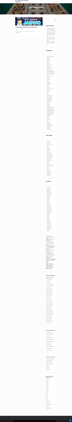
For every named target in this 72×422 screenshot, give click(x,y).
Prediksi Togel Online (50, 114)
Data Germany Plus (49, 144)
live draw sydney (48, 251)
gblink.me (47, 244)
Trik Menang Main (48, 322)
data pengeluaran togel (50, 74)
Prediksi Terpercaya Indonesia (50, 358)
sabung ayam (49, 119)
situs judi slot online (52, 255)
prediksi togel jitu (47, 255)
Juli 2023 (48, 198)
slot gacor (47, 256)
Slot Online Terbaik (48, 348)
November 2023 (49, 194)
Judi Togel (48, 87)
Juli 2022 (48, 214)
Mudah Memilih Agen (49, 315)
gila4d (47, 393)
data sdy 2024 (49, 172)
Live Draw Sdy (49, 152)
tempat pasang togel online (50, 261)
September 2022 (49, 211)
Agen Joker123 (49, 60)
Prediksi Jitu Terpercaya (49, 364)
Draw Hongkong (49, 76)
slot (47, 121)
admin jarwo (48, 58)
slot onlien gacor (51, 256)
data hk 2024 (49, 173)
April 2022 (48, 218)
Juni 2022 (48, 215)
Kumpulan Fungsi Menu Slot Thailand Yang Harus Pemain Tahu (51, 43)
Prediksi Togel (48, 367)
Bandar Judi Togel (49, 67)
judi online (51, 247)
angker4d (47, 238)
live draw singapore (52, 250)
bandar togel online (49, 241)
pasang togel (48, 252)
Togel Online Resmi (49, 344)
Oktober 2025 (49, 187)
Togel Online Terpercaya (49, 337)
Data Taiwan (48, 149)
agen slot (48, 62)
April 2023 (48, 202)
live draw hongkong (49, 95)
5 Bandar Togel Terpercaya (51, 56)
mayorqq (51, 251)
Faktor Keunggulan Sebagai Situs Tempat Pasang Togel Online (51, 35)
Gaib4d (48, 78)
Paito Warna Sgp (49, 160)
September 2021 (49, 227)
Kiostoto (48, 91)
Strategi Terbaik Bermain (49, 304)
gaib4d (47, 388)
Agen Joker (48, 59)
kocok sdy (48, 164)
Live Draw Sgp (49, 153)
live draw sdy (53, 249)
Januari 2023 (48, 206)
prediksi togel (50, 254)
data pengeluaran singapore (51, 72)
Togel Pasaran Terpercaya (50, 341)
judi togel (47, 248)
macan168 (47, 400)
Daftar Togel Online (49, 295)
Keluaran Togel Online (49, 362)
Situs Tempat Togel (49, 279)
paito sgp (48, 168)
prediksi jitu (47, 254)
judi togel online (51, 248)
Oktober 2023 (49, 195)
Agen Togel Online (49, 64)
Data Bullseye (49, 141)
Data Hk (48, 145)
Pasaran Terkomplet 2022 (50, 346)
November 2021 (49, 225)
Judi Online (48, 84)
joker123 (47, 247)
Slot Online (48, 122)
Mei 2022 (48, 217)
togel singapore (49, 267)
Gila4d (48, 80)
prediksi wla (48, 115)
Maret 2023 (48, 203)
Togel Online (48, 127)
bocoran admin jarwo (50, 70)
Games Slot (48, 79)
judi (48, 247)
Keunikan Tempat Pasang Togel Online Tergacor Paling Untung (51, 39)
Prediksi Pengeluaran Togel (51, 110)
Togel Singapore (49, 129)
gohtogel (47, 399)
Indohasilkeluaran (49, 83)
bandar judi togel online (50, 239)
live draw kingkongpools (50, 165)
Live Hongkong (49, 99)
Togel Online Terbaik (49, 310)
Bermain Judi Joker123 (49, 306)
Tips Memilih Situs (48, 299)
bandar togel (48, 240)
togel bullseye (49, 126)
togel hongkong (49, 264)
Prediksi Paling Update (49, 360)
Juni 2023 (48, 199)
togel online (49, 265)
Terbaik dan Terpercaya (49, 301)
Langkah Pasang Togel (49, 320)
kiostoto (47, 249)
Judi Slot (48, 86)
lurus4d (48, 103)
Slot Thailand (48, 123)
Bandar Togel (49, 68)
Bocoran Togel (48, 369)
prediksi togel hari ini (50, 111)
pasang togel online (50, 253)
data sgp (49, 243)
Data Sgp (48, 148)
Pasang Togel (49, 106)
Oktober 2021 (49, 226)
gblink (52, 243)
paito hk (48, 169)
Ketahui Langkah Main (49, 317)
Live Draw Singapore (50, 98)
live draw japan (49, 171)
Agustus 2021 (48, 229)
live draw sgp (48, 250)
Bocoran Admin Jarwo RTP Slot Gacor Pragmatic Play (26, 27)
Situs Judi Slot (48, 281)
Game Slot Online (48, 286)
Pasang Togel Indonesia (49, 311)
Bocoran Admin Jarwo (49, 350)
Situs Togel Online (48, 335)
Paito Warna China (49, 156)
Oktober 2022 (49, 210)
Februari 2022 (49, 221)
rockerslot (47, 406)
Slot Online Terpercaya (49, 339)
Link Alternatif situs (48, 297)
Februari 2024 (49, 190)
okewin (47, 409)
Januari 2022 (48, 222)
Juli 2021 (48, 230)
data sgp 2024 (49, 175)
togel (47, 262)
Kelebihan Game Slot (49, 290)
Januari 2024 (48, 191)
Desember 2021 (49, 223)
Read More (17, 32)
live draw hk (51, 249)
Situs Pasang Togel (48, 283)
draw (47, 75)
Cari (46, 18)
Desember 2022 (49, 207)
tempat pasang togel (50, 258)
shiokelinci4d (48, 402)
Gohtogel (48, 82)
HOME (54, 1)
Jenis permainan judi (49, 288)
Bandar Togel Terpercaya (50, 334)
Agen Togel (48, 63)
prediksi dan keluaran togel (51, 107)
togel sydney (49, 268)
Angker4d (48, 66)
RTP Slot (48, 118)
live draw (48, 94)
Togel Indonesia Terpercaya (50, 313)
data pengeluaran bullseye (51, 71)
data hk (47, 243)
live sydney (48, 102)
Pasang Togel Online (49, 292)
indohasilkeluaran (50, 246)
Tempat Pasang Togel (50, 125)
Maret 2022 (48, 219)
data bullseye (47, 242)
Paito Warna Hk (49, 157)
